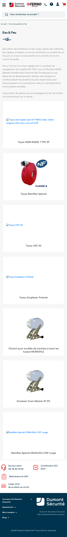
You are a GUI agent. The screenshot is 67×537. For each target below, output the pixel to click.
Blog (4, 517)
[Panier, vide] (64, 4)
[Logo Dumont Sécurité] (17, 5)
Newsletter (7, 507)
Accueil (4, 24)
